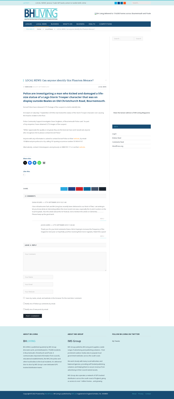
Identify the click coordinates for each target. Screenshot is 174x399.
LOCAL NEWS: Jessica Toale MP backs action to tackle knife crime (61, 3)
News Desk (28, 87)
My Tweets (116, 341)
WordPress (49, 394)
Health (92, 24)
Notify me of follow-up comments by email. (40, 304)
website (76, 138)
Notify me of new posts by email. (36, 309)
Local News (41, 24)
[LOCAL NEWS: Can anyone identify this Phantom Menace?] (64, 57)
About (134, 394)
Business (55, 24)
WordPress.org (117, 146)
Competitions (105, 24)
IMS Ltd (74, 394)
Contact (148, 394)
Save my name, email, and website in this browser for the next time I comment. (54, 298)
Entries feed (116, 138)
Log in (114, 134)
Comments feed (118, 142)
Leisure (28, 24)
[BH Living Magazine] (41, 13)
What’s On (67, 24)
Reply (102, 219)
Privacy (140, 394)
